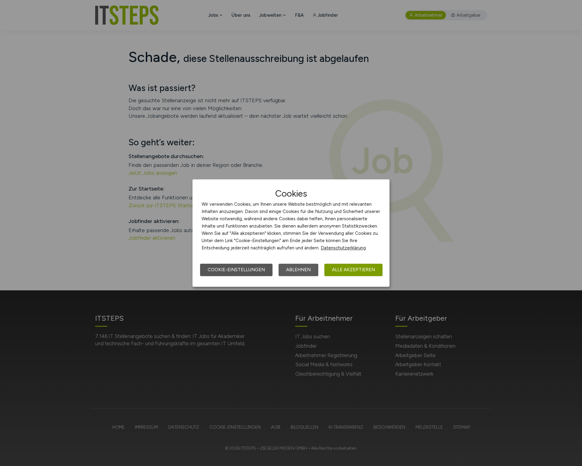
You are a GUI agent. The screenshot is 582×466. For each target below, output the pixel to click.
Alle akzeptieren (353, 269)
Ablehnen (298, 269)
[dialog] (291, 233)
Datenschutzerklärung (343, 248)
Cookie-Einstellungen (236, 269)
